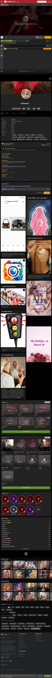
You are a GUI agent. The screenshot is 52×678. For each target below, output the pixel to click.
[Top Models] (18, 1)
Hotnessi (3, 604)
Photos (18, 4)
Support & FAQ (21, 653)
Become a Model (38, 636)
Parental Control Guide (23, 645)
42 (4, 469)
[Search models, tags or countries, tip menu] (50, 4)
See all (46, 402)
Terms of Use (21, 638)
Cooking (15, 137)
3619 (4, 453)
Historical (31, 137)
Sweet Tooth (44, 139)
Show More (25, 548)
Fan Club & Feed (22, 113)
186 (41, 469)
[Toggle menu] (2, 1)
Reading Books (22, 139)
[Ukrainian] (9, 607)
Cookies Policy (21, 643)
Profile (2, 113)
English (4, 637)
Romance (30, 139)
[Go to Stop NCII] (5, 664)
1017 (41, 453)
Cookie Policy (9, 676)
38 (16, 469)
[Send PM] (38, 109)
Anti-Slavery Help (22, 647)
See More (25, 179)
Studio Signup (37, 638)
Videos (13, 4)
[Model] (50, 78)
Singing (36, 139)
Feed (24, 4)
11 (36, 415)
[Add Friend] (34, 109)
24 (16, 453)
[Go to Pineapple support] (10, 661)
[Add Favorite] (2, 37)
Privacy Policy (21, 636)
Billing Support (21, 656)
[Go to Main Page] (10, 1)
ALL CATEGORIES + (35, 628)
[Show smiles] (47, 45)
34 (28, 453)
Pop (14, 139)
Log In (49, 1)
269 (29, 469)
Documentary (23, 137)
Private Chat (47, 48)
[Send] (50, 45)
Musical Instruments (40, 137)
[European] (13, 607)
